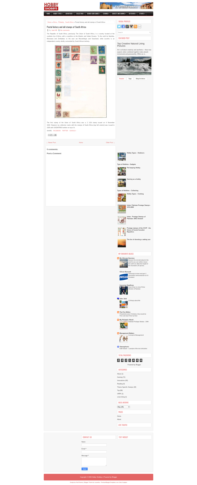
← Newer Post (51, 142)
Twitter (65, 131)
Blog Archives (140, 79)
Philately (61, 22)
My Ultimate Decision (127, 258)
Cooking (106, 13)
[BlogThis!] (51, 135)
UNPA (119, 394)
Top (118, 390)
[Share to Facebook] (55, 135)
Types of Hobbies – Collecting (127, 190)
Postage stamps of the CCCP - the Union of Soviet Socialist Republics (139, 230)
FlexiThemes (79, 482)
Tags (130, 79)
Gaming (119, 377)
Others (142, 13)
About (119, 374)
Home (48, 13)
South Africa (69, 22)
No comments (65, 30)
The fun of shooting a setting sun (138, 239)
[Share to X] (53, 135)
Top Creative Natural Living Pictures (130, 44)
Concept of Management (136, 335)
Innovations (121, 380)
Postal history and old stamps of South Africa (66, 27)
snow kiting (121, 397)
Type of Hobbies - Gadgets (126, 164)
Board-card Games (93, 13)
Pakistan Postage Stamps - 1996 (138, 321)
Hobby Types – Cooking (135, 194)
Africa (55, 22)
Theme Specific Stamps (125, 387)
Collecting (80, 13)
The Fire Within (125, 312)
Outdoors (132, 13)
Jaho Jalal (123, 299)
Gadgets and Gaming (119, 13)
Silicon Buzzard (125, 272)
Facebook (57, 131)
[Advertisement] (134, 115)
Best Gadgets (123, 482)
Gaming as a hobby (134, 179)
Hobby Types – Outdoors (135, 153)
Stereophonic (124, 347)
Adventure (69, 13)
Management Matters (127, 333)
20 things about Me (134, 300)
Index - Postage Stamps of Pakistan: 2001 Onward (136, 217)
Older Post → (110, 142)
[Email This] (49, 135)
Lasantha (97, 482)
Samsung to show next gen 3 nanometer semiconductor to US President (138, 275)
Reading (120, 384)
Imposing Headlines (127, 285)
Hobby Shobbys (97, 477)
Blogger (138, 365)
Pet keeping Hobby (133, 168)
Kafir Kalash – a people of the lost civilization (133, 348)
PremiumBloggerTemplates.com (109, 482)
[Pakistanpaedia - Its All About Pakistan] (126, 8)
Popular (121, 79)
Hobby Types (58, 13)
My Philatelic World (126, 320)
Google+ (72, 131)
